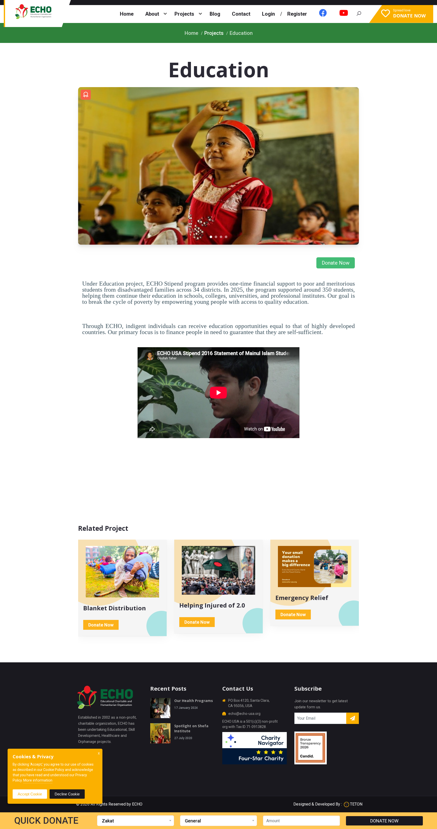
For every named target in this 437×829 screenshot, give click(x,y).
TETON (356, 804)
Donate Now (335, 263)
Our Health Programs (193, 700)
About (152, 14)
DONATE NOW (384, 820)
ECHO (137, 804)
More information (37, 780)
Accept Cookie (30, 794)
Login (268, 14)
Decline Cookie (67, 794)
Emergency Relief (301, 597)
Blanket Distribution (114, 608)
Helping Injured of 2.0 (212, 605)
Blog (215, 14)
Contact (241, 14)
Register (297, 14)
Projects (184, 14)
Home (127, 14)
